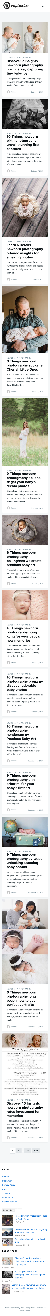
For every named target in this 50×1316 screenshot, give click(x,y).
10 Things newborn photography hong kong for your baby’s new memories (23, 634)
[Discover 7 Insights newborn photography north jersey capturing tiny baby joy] (25, 37)
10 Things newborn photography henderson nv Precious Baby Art (22, 732)
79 (28, 1151)
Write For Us (7, 1197)
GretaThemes (25, 1310)
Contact (5, 1176)
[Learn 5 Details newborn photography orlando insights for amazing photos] (25, 207)
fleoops (14, 92)
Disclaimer (7, 1181)
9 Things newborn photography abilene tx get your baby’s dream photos (24, 480)
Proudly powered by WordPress (17, 1308)
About (5, 1189)
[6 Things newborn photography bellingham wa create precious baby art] (25, 530)
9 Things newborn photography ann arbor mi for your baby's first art (21, 782)
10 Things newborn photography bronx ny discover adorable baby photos (25, 683)
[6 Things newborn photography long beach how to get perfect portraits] (25, 941)
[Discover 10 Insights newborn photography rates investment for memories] (25, 1064)
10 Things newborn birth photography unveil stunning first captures (23, 142)
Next (36, 1151)
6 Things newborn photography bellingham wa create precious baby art (24, 559)
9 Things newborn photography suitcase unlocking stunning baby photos (24, 861)
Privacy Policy (8, 1185)
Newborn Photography (19, 58)
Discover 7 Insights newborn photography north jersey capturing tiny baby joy (25, 67)
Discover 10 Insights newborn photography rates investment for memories (25, 1109)
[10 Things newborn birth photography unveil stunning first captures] (25, 114)
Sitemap (6, 1193)
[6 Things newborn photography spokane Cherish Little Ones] (25, 319)
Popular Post (8, 1210)
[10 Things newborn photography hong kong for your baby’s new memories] (25, 605)
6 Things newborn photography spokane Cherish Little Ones (24, 365)
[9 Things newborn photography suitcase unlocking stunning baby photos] (25, 832)
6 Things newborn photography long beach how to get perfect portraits (21, 998)
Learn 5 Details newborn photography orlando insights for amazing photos (25, 251)
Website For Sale (9, 1201)
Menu (46, 6)
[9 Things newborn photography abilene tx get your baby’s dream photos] (25, 432)
